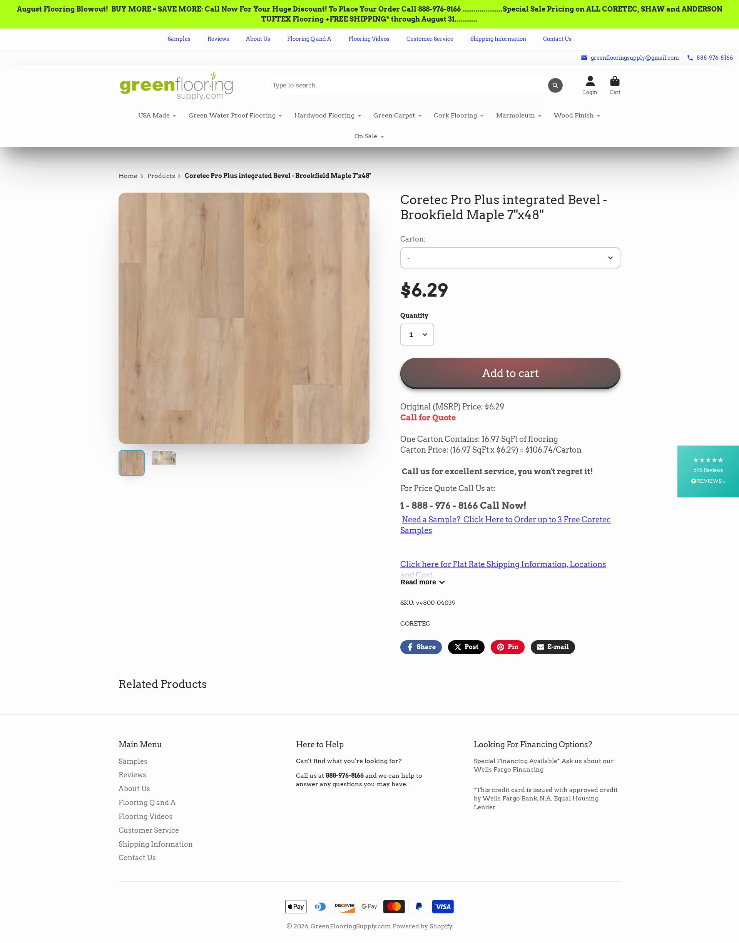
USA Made (154, 115)
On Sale (365, 136)
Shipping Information (498, 39)
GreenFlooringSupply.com (351, 926)
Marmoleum (515, 115)
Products (161, 176)
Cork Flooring (455, 115)
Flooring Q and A (309, 39)
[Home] (176, 85)
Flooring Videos (369, 39)
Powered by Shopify (423, 926)
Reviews (218, 39)
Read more (418, 582)
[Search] (555, 85)
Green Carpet (394, 115)
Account (590, 85)
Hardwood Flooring (324, 115)
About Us (258, 39)
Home (128, 176)
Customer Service (429, 39)
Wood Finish (574, 115)
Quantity (414, 315)
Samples (179, 39)
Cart (615, 85)
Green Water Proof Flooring (232, 115)
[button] (708, 472)
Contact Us (557, 39)
